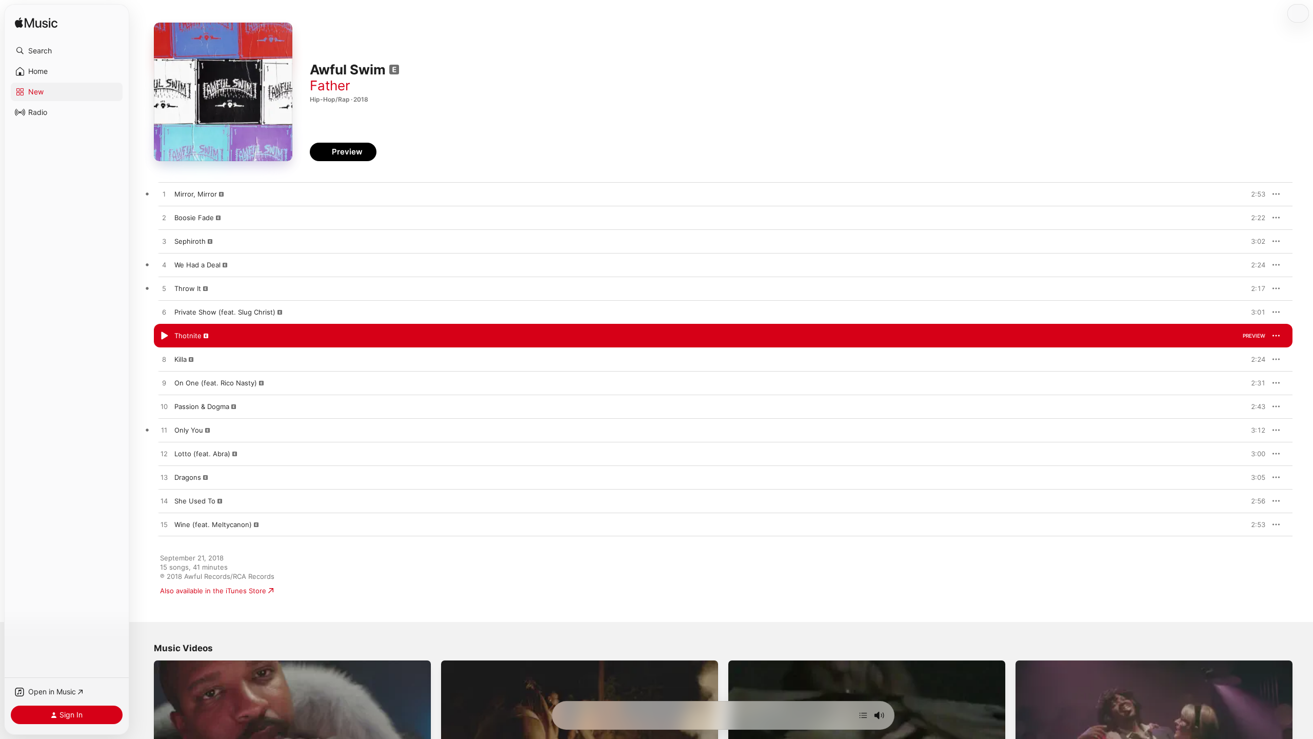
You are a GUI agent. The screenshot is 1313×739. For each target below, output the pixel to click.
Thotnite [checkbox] (188, 336)
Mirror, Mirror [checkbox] (195, 194)
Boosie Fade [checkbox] (194, 217)
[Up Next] (863, 715)
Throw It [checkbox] (187, 288)
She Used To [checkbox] (194, 501)
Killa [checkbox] (180, 359)
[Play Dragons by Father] (164, 477)
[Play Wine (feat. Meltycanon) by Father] (164, 525)
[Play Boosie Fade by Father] (164, 218)
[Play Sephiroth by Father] (164, 241)
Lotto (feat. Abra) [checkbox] (202, 454)
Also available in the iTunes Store (213, 591)
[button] (66, 51)
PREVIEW (1254, 194)
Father (330, 85)
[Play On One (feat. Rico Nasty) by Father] (164, 383)
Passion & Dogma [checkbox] (201, 406)
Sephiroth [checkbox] (190, 241)
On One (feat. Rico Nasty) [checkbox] (215, 383)
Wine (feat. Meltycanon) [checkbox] (213, 524)
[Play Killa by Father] (164, 359)
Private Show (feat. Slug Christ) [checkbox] (224, 312)
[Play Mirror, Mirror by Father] (164, 194)
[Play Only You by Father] (164, 430)
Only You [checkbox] (188, 430)
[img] (36, 23)
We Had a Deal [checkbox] (197, 265)
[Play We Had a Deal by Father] (164, 265)
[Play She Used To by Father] (164, 501)
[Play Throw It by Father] (164, 289)
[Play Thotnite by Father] (164, 336)
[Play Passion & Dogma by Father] (164, 407)
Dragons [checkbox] (187, 477)
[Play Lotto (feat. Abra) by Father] (164, 454)
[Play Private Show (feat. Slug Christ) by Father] (164, 312)
